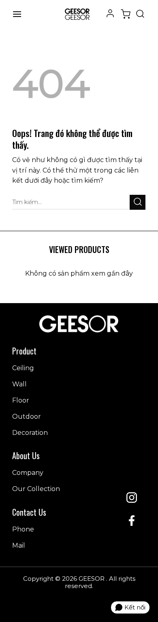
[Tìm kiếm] (140, 14)
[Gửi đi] (137, 202)
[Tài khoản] (110, 12)
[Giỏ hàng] (125, 14)
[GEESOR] (77, 14)
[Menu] (17, 14)
